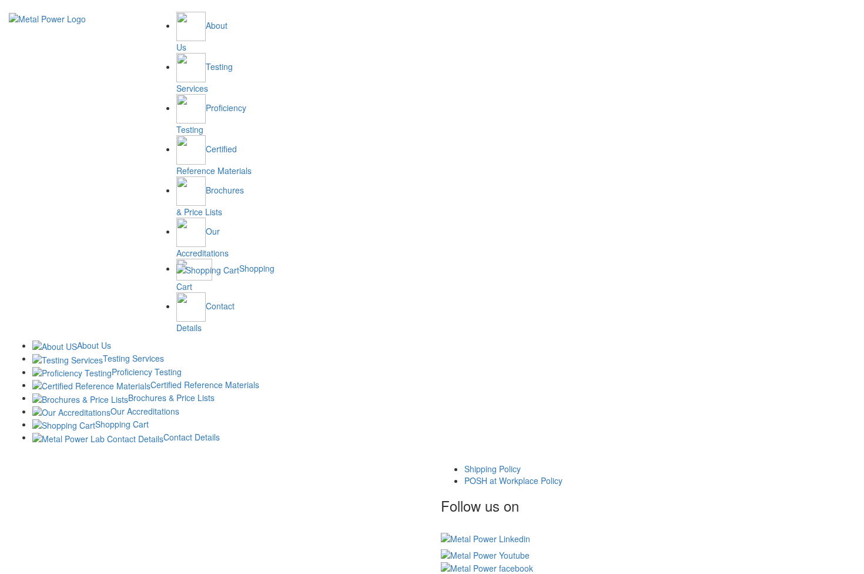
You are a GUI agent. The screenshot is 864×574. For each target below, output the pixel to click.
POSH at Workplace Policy (513, 480)
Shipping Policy (492, 469)
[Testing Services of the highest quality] (47, 18)
